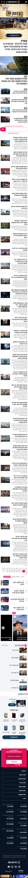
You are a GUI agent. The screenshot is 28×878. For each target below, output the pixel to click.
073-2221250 (10, 843)
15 (14, 571)
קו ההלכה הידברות (9, 822)
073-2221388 (23, 812)
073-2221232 (23, 819)
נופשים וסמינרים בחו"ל (22, 846)
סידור (24, 799)
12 (21, 571)
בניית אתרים (21, 872)
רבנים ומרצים (22, 791)
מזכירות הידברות (23, 804)
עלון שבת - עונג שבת (22, 810)
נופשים (11, 836)
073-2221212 (10, 806)
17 (9, 571)
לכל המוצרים (14, 737)
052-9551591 (23, 832)
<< (26, 569)
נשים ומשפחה (22, 795)
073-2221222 (23, 806)
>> (26, 573)
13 (19, 571)
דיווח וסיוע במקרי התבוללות (7, 829)
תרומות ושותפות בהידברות (7, 804)
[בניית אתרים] (21, 870)
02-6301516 (24, 826)
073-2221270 (10, 838)
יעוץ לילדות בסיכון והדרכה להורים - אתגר (7, 815)
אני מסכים (13, 133)
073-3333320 (10, 819)
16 (12, 571)
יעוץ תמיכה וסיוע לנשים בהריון (22, 829)
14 (16, 571)
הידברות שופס (10, 841)
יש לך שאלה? (4, 645)
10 (26, 571)
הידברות (24, 771)
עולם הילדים (23, 783)
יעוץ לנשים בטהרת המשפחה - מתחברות (22, 822)
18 (7, 571)
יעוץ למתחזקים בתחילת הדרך (22, 815)
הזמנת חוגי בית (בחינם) (22, 836)
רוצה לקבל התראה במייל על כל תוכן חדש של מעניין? (14, 126)
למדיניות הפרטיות (11, 133)
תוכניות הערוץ (22, 779)
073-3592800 (9, 812)
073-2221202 (23, 849)
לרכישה (12, 705)
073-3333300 (10, 824)
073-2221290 (23, 838)
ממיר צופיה (24, 841)
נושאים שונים (22, 787)
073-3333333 (23, 843)
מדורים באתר (22, 775)
